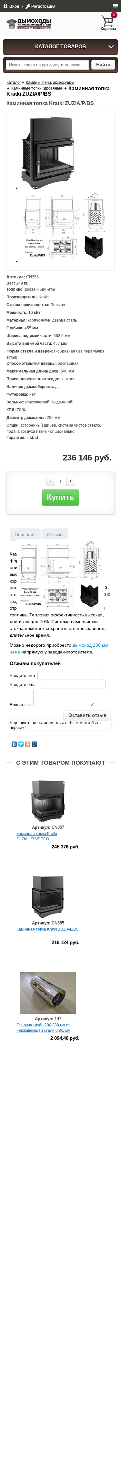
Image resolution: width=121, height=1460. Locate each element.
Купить (60, 497)
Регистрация (43, 6)
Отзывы (55, 534)
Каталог (13, 82)
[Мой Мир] (34, 744)
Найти (103, 64)
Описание (25, 534)
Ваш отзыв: (21, 704)
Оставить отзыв (87, 715)
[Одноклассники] (28, 744)
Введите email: (24, 684)
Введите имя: (23, 675)
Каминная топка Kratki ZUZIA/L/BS (47, 929)
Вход (14, 6)
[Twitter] (21, 744)
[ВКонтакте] (14, 744)
